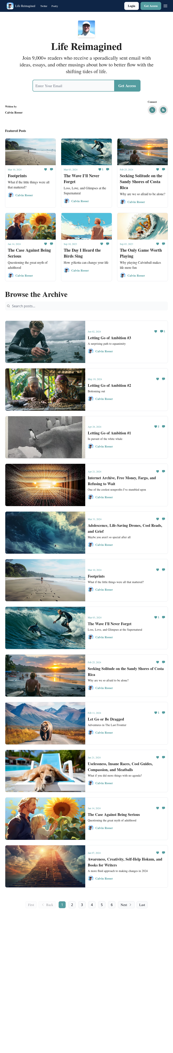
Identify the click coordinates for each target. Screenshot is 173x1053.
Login (131, 6)
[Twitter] (152, 110)
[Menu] (165, 5)
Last (142, 904)
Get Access (151, 6)
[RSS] (163, 110)
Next (124, 904)
